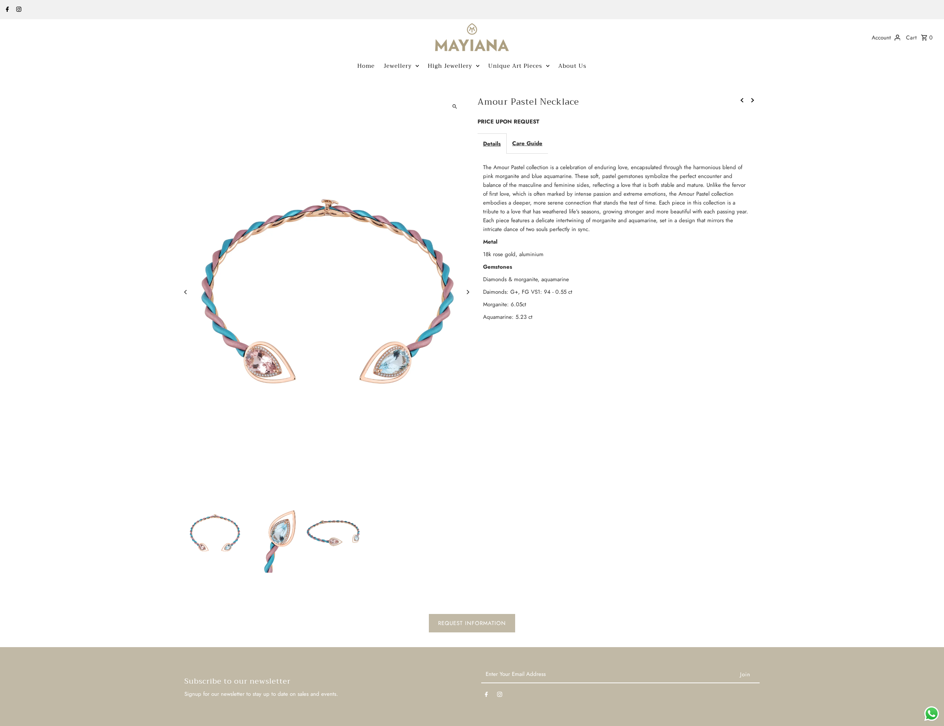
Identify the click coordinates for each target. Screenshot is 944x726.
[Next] (467, 292)
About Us (572, 66)
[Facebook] (6, 10)
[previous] (742, 99)
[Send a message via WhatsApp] (931, 713)
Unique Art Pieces (515, 66)
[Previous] (186, 292)
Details (492, 144)
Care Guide (527, 143)
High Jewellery (450, 66)
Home (366, 66)
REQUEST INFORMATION (472, 623)
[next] (752, 99)
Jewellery (398, 66)
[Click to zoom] (454, 106)
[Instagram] (17, 10)
